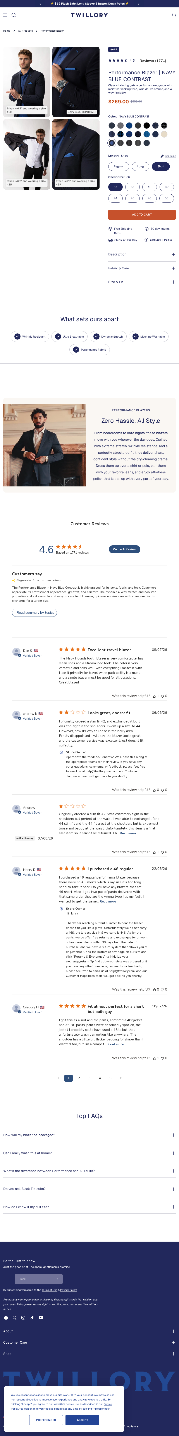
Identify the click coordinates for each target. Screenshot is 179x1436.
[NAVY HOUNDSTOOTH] (120, 134)
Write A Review (124, 549)
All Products (25, 30)
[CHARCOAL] (137, 125)
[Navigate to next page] (121, 1078)
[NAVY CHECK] (137, 134)
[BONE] (164, 134)
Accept (82, 1420)
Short (160, 166)
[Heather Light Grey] (120, 125)
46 (132, 198)
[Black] (146, 125)
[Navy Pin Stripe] (129, 142)
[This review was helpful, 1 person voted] (154, 695)
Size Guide (170, 156)
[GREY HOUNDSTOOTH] (164, 125)
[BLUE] (129, 125)
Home (6, 30)
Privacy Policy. (68, 1290)
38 (132, 187)
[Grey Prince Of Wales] (137, 142)
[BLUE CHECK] (129, 134)
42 (167, 187)
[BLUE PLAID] (155, 125)
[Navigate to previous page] (58, 1078)
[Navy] (111, 125)
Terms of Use (49, 1290)
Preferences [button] (101, 1409)
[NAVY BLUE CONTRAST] (111, 142)
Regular (119, 166)
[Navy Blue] (155, 134)
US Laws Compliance (124, 1426)
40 (149, 187)
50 (167, 198)
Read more (128, 833)
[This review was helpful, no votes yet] (154, 789)
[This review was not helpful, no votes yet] (162, 695)
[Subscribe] (57, 1279)
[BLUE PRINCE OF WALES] (146, 134)
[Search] (13, 15)
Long (140, 166)
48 (149, 198)
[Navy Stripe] (120, 142)
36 (115, 187)
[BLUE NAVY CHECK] (111, 134)
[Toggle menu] (5, 15)
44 (115, 198)
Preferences (46, 1420)
